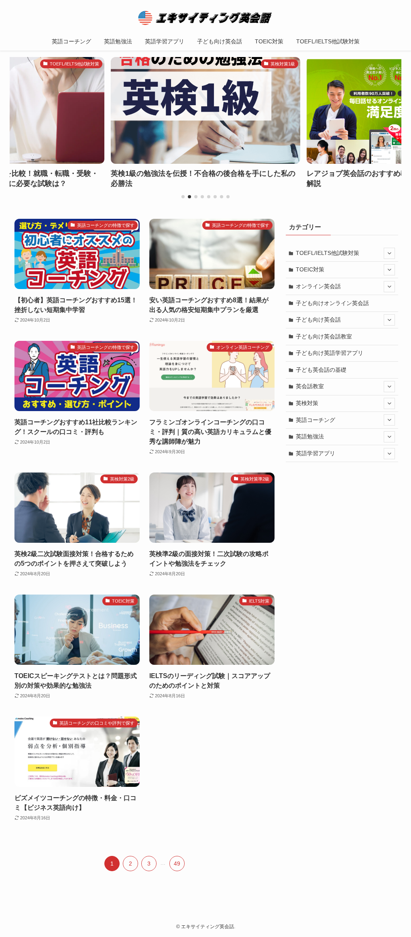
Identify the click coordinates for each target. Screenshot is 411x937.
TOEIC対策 (310, 269)
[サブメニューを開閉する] (389, 253)
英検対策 (307, 403)
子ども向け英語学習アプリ (329, 353)
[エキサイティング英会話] (205, 18)
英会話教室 (310, 386)
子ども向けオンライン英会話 (332, 303)
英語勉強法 (310, 436)
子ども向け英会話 (318, 319)
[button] (183, 196)
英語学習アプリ (315, 453)
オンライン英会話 (318, 286)
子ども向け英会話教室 (324, 336)
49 (177, 863)
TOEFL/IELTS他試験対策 (327, 253)
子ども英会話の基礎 (321, 370)
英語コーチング (315, 420)
